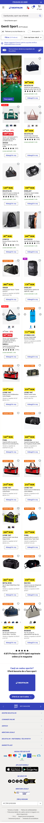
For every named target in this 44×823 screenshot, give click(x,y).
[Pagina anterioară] (3, 706)
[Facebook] (9, 782)
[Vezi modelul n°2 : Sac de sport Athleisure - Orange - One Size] (9, 622)
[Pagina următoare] (40, 706)
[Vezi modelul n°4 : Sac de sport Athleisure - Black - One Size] (16, 622)
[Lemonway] (22, 759)
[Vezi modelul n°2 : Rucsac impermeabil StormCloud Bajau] (34, 326)
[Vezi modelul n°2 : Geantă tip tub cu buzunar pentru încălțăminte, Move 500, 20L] (32, 125)
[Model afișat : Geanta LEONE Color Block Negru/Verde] (9, 527)
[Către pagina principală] (15, 7)
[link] (8, 99)
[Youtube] (13, 782)
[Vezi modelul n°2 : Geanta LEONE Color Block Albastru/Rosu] (13, 527)
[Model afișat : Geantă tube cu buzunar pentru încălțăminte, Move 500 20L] (28, 125)
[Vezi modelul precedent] (3, 112)
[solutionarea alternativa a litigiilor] (22, 794)
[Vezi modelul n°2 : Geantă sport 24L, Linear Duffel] (11, 125)
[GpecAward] (29, 783)
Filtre (11, 37)
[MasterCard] (10, 756)
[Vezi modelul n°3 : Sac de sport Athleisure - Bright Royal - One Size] (13, 622)
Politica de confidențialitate (29, 810)
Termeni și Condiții (12, 810)
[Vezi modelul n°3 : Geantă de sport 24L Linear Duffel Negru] (14, 125)
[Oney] (34, 756)
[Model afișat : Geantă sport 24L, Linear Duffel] (7, 125)
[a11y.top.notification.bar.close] (41, 2)
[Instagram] (17, 782)
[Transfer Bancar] (20, 757)
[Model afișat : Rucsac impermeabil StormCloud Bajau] (30, 326)
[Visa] (5, 756)
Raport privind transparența (26, 816)
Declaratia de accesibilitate (30, 818)
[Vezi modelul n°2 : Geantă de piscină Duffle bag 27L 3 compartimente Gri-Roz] (13, 326)
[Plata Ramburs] (39, 756)
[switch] (4, 50)
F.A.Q (14, 816)
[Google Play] (30, 770)
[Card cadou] (24, 756)
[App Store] (14, 770)
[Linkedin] (21, 782)
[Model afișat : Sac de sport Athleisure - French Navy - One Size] (5, 622)
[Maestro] (15, 756)
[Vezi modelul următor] (18, 112)
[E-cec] (29, 757)
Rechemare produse (14, 818)
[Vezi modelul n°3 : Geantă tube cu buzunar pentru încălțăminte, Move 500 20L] (36, 125)
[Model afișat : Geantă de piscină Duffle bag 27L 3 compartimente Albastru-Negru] (9, 326)
